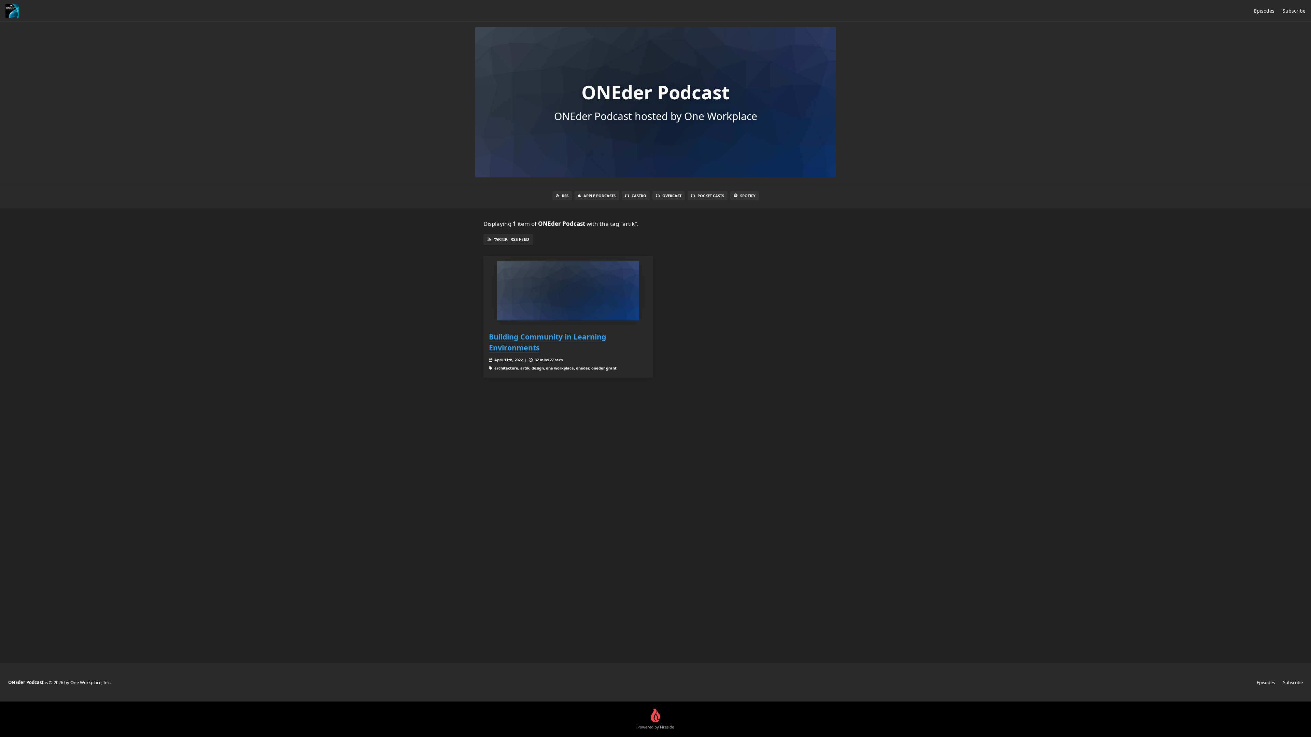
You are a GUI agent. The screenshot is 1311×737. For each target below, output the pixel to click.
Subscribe (1294, 11)
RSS (565, 195)
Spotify (748, 195)
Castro (639, 195)
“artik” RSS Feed (511, 239)
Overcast (671, 195)
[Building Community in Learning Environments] (568, 290)
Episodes (1264, 11)
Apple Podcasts (599, 195)
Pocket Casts (710, 195)
